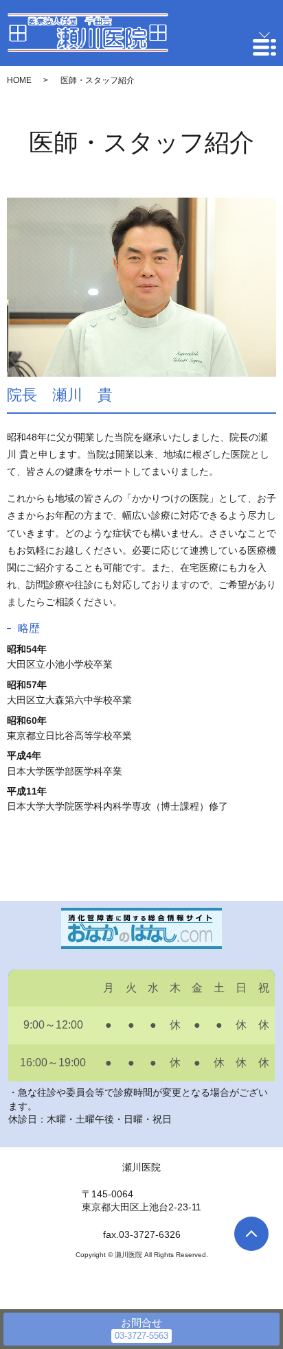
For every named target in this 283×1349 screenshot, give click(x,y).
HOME (19, 80)
